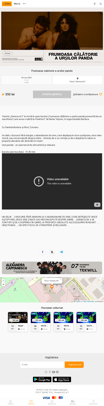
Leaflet (78, 301)
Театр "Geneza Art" (77, 82)
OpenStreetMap (89, 301)
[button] (52, 287)
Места (17, 4)
